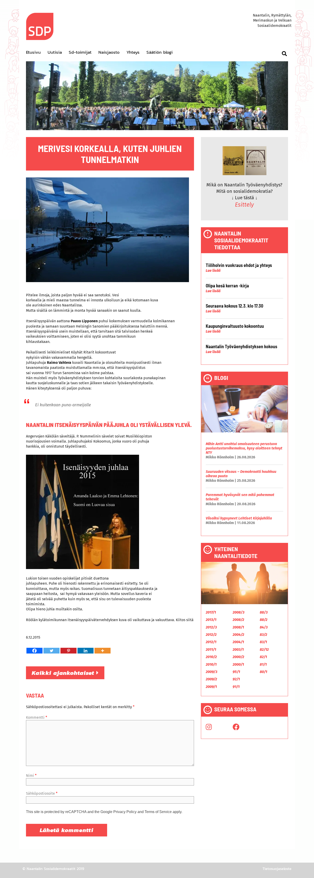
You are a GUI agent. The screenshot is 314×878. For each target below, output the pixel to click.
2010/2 (211, 657)
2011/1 (211, 649)
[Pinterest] (68, 651)
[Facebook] (34, 651)
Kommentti (36, 717)
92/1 (236, 679)
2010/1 (211, 664)
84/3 (264, 627)
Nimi (31, 775)
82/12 (264, 649)
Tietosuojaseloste (277, 868)
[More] (102, 651)
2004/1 (238, 642)
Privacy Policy (125, 812)
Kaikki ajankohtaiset (64, 672)
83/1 (263, 642)
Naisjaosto (109, 52)
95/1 (236, 672)
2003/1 (238, 649)
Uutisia (55, 52)
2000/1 (238, 664)
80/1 (263, 672)
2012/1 (211, 642)
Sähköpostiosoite (41, 793)
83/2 (263, 634)
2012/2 (211, 634)
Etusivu (33, 52)
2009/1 (211, 686)
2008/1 (238, 627)
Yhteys (133, 52)
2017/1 (211, 612)
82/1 (263, 657)
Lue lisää (213, 270)
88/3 (264, 612)
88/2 (263, 619)
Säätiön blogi (159, 52)
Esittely (244, 204)
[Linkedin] (85, 651)
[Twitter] (51, 651)
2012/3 (211, 627)
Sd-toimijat (80, 52)
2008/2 (238, 619)
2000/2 (238, 657)
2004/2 (238, 634)
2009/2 (211, 679)
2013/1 (211, 619)
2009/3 (211, 672)
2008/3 (238, 612)
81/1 (263, 664)
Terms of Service (158, 812)
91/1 (236, 686)
